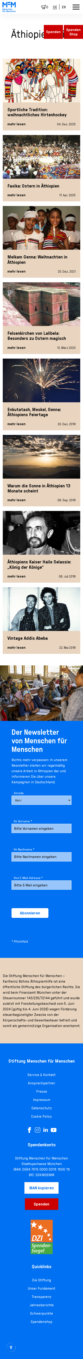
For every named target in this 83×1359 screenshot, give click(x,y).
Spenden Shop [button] (73, 32)
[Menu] (76, 7)
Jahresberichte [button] (42, 1305)
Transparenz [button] (41, 1296)
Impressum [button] (41, 1100)
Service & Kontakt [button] (41, 1075)
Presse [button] (41, 1091)
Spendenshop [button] (41, 1321)
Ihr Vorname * (23, 821)
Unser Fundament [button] (41, 1288)
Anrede (19, 793)
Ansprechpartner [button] (41, 1083)
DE (55, 7)
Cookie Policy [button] (41, 1116)
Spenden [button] (53, 32)
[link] (9, 7)
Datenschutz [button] (41, 1108)
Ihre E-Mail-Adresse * (28, 878)
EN (64, 7)
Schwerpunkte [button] (41, 1313)
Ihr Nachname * (24, 849)
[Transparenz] (41, 1237)
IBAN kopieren (41, 1187)
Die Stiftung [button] (41, 1280)
